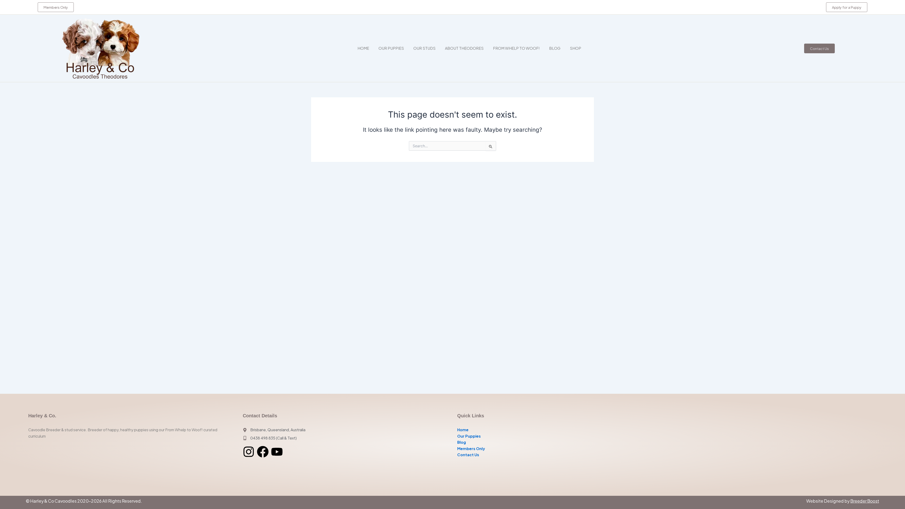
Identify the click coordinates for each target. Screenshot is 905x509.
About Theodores (464, 48)
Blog (554, 48)
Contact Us (468, 454)
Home (363, 48)
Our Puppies (391, 48)
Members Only (471, 448)
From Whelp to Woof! (516, 48)
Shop (575, 48)
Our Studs (424, 48)
